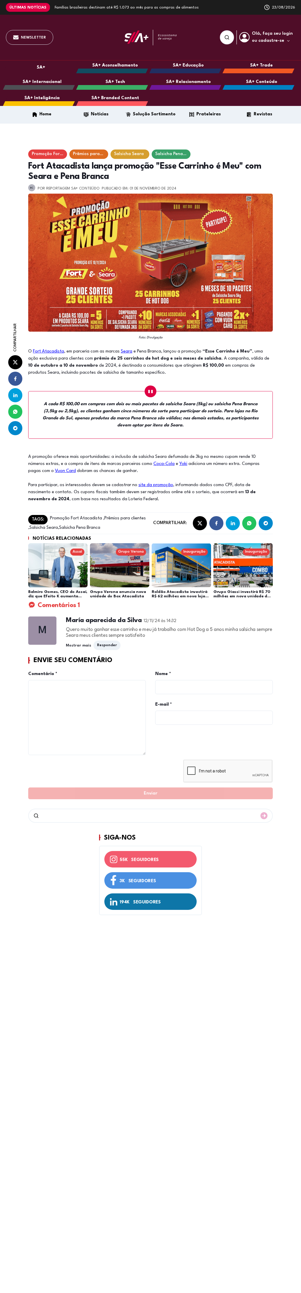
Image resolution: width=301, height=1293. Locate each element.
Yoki (183, 464)
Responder (107, 645)
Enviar (150, 793)
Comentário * (42, 674)
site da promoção (155, 485)
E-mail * (163, 704)
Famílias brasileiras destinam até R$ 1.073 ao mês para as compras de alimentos (127, 7)
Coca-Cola (164, 464)
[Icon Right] (263, 815)
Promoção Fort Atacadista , (77, 518)
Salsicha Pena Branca (79, 528)
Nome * (163, 674)
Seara (126, 351)
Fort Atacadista (48, 351)
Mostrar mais (78, 645)
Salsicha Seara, (44, 528)
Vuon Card (65, 471)
